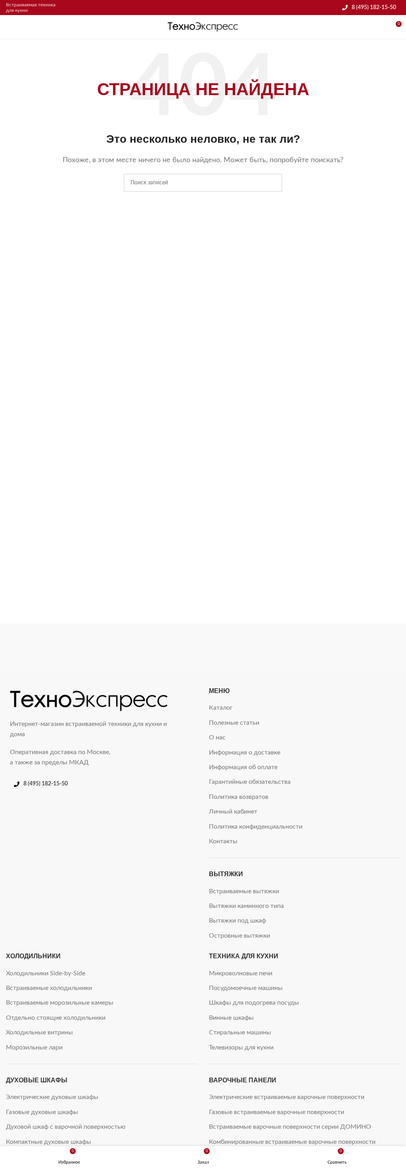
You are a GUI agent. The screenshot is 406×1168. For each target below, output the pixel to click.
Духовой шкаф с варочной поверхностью (66, 1127)
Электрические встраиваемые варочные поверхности (286, 1097)
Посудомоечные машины (246, 988)
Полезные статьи (234, 723)
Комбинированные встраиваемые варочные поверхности (292, 1142)
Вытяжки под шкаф (237, 920)
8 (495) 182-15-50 (374, 7)
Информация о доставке (244, 752)
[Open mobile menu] (9, 27)
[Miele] (53, 647)
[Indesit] (352, 647)
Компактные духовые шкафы (48, 1142)
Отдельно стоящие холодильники (55, 1018)
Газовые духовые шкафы (42, 1112)
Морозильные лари (34, 1047)
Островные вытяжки (239, 935)
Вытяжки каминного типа (246, 906)
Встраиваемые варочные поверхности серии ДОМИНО (290, 1127)
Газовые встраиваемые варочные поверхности (276, 1112)
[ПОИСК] (273, 183)
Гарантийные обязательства (250, 782)
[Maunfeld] (153, 647)
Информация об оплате (243, 767)
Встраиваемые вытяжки (244, 891)
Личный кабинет (233, 811)
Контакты (223, 841)
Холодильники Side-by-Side (45, 973)
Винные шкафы (231, 1018)
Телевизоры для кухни (241, 1047)
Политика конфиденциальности (256, 826)
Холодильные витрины (39, 1032)
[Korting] (253, 647)
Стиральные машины (240, 1032)
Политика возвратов (238, 797)
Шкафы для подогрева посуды (254, 1003)
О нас (217, 737)
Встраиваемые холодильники (49, 988)
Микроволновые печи (240, 973)
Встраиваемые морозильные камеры (59, 1003)
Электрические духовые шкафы (52, 1097)
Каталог (221, 708)
